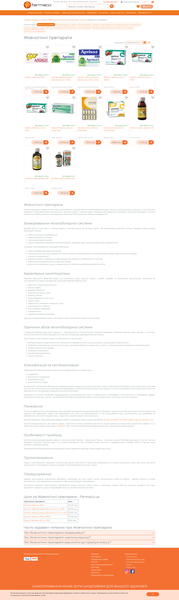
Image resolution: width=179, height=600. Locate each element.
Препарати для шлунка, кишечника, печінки (67, 20)
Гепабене (115, 420)
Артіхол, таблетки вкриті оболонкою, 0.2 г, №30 (44, 509)
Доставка (63, 2)
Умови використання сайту (135, 559)
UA (144, 2)
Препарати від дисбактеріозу (103, 28)
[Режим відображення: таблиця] (149, 42)
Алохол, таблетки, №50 (35, 77)
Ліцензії (129, 565)
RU (147, 2)
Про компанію (131, 554)
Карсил (138, 420)
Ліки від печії (135, 24)
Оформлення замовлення (102, 575)
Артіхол (106, 420)
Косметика (103, 13)
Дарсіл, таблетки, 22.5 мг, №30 (37, 520)
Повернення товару (99, 559)
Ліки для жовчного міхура (34, 28)
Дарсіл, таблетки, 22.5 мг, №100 (37, 517)
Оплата (56, 2)
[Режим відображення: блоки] (145, 42)
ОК (153, 594)
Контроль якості (131, 557)
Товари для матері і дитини (73, 13)
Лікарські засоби (35, 13)
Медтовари (92, 13)
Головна (27, 20)
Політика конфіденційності (135, 562)
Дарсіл (131, 420)
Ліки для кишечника (54, 28)
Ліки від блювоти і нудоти (66, 24)
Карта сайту (96, 570)
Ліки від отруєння (121, 24)
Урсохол (145, 420)
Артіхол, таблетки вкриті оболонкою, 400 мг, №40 (45, 513)
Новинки (95, 554)
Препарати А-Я (144, 13)
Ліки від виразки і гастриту (88, 24)
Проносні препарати (125, 28)
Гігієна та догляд (117, 13)
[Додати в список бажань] (47, 47)
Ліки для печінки (70, 28)
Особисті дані (130, 567)
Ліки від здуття (107, 24)
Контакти (92, 2)
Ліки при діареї (84, 28)
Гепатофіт (123, 420)
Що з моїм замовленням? (78, 2)
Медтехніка (131, 13)
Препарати (96, 557)
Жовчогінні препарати (46, 24)
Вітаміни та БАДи (51, 13)
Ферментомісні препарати (34, 31)
